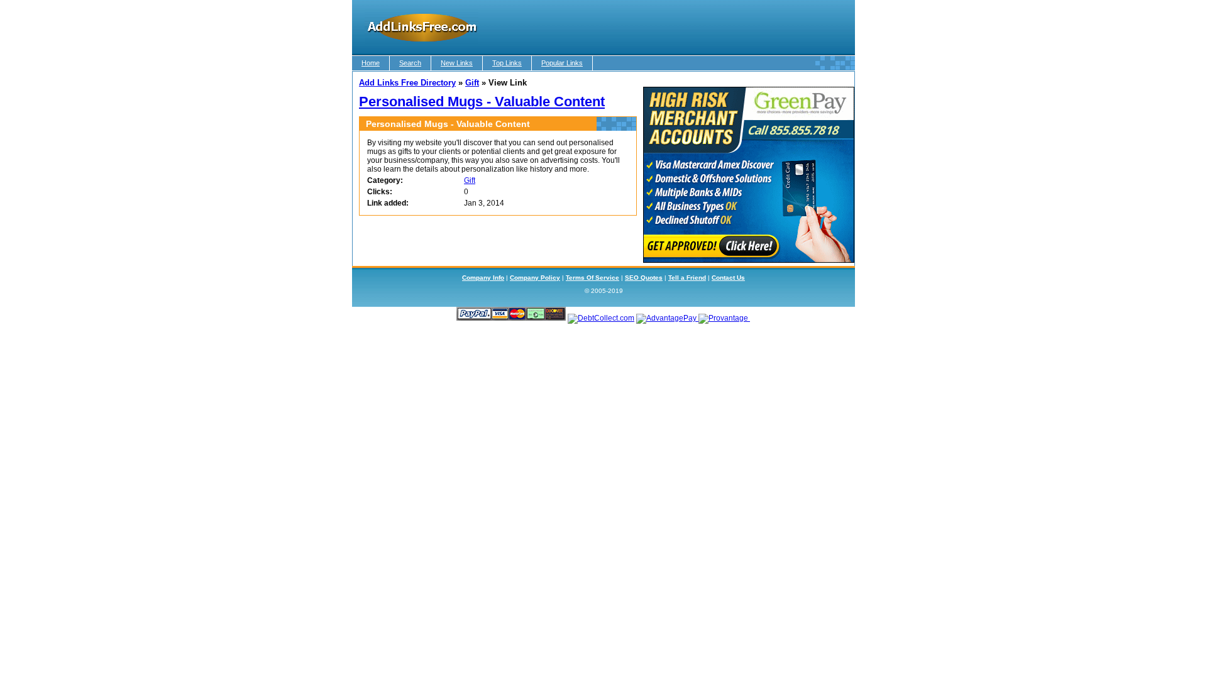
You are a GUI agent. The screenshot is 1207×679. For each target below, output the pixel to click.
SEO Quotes (644, 277)
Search (410, 63)
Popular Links (562, 63)
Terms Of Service (592, 277)
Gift (472, 82)
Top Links (507, 63)
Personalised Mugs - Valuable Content (482, 101)
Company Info (483, 277)
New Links (457, 63)
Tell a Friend (687, 277)
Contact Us (728, 277)
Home (370, 63)
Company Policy (535, 277)
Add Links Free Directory (407, 82)
